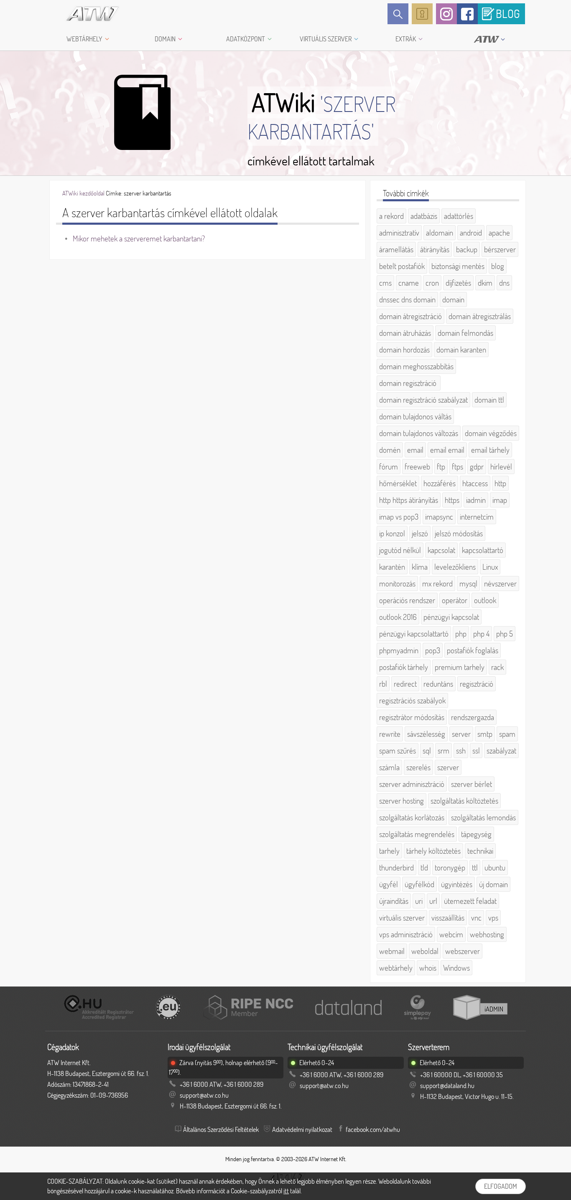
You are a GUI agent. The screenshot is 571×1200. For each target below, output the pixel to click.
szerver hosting (401, 801)
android (471, 233)
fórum (388, 467)
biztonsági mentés (457, 266)
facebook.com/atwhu (373, 1129)
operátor (454, 600)
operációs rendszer (407, 600)
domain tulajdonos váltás (415, 416)
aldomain (439, 233)
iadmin (476, 500)
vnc (476, 918)
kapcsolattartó (482, 550)
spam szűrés (397, 751)
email (415, 450)
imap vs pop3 (398, 517)
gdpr (477, 467)
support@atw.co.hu (204, 1095)
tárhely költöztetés (433, 851)
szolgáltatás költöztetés (464, 801)
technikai (480, 851)
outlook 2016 (398, 617)
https (452, 500)
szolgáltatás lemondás (483, 817)
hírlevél (501, 467)
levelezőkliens (455, 567)
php (460, 634)
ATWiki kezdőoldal (83, 193)
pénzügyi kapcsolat (451, 617)
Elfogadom (500, 1186)
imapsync (439, 517)
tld (424, 868)
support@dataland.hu (447, 1085)
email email (447, 450)
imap (499, 500)
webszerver (462, 951)
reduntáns (438, 684)
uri (419, 901)
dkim (485, 283)
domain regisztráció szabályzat (423, 400)
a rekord (391, 216)
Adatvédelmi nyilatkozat (302, 1129)
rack (497, 667)
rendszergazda (472, 717)
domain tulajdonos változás (418, 433)
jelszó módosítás (459, 533)
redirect (405, 684)
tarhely (389, 851)
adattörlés (458, 216)
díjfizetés (458, 283)
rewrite (389, 734)
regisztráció (476, 684)
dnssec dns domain (407, 299)
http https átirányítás (408, 500)
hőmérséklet (398, 483)
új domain (493, 884)
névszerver (500, 583)
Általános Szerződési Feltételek (221, 1129)
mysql (468, 583)
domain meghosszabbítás (416, 366)
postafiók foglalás (472, 650)
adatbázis (423, 216)
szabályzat (501, 751)
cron (432, 283)
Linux (490, 567)
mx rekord (437, 583)
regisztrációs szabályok (412, 700)
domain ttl (489, 400)
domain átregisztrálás (480, 316)
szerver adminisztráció (411, 784)
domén (389, 450)
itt (286, 1191)
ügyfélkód (419, 884)
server (461, 734)
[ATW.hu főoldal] (85, 13)
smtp (484, 734)
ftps (457, 467)
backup (466, 249)
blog (497, 266)
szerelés (418, 767)
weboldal (424, 951)
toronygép (450, 868)
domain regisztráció (408, 383)
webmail (392, 951)
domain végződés (491, 433)
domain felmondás (465, 333)
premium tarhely (459, 667)
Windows (456, 968)
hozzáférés (439, 483)
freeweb (417, 467)
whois (427, 968)
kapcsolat (441, 550)
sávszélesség (426, 734)
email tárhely (490, 450)
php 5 (504, 634)
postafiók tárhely (403, 667)
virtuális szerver (402, 918)
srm (443, 751)
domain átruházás (405, 333)
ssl (476, 751)
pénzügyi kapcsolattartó (414, 634)
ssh (461, 751)
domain (453, 299)
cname (408, 283)
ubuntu (494, 868)
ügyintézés (456, 884)
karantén (392, 567)
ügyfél (388, 884)
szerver (448, 767)
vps (493, 918)
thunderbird (396, 868)
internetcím (477, 517)
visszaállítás (447, 918)
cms (385, 283)
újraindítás (393, 901)
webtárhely (396, 968)
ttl (475, 868)
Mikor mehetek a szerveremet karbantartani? (139, 238)
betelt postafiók (402, 266)
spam (507, 734)
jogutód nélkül (400, 550)
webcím (451, 934)
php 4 (481, 634)
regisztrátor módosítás (411, 717)
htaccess (475, 483)
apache (499, 233)
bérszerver (500, 249)
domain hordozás (404, 350)
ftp (441, 467)
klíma (420, 567)
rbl (383, 684)
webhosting (487, 934)
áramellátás (396, 249)
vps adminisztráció (406, 934)
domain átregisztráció (410, 316)
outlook (485, 600)
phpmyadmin (398, 650)
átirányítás (434, 249)
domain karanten (461, 350)
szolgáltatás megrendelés (416, 834)
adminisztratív (399, 233)
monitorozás (397, 583)
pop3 (432, 650)
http (500, 483)
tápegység (476, 834)
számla (389, 767)
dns (504, 283)
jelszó (420, 533)
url (433, 901)
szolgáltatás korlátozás (411, 817)
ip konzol (392, 533)
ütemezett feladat (470, 901)
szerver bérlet (471, 784)
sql (427, 751)
